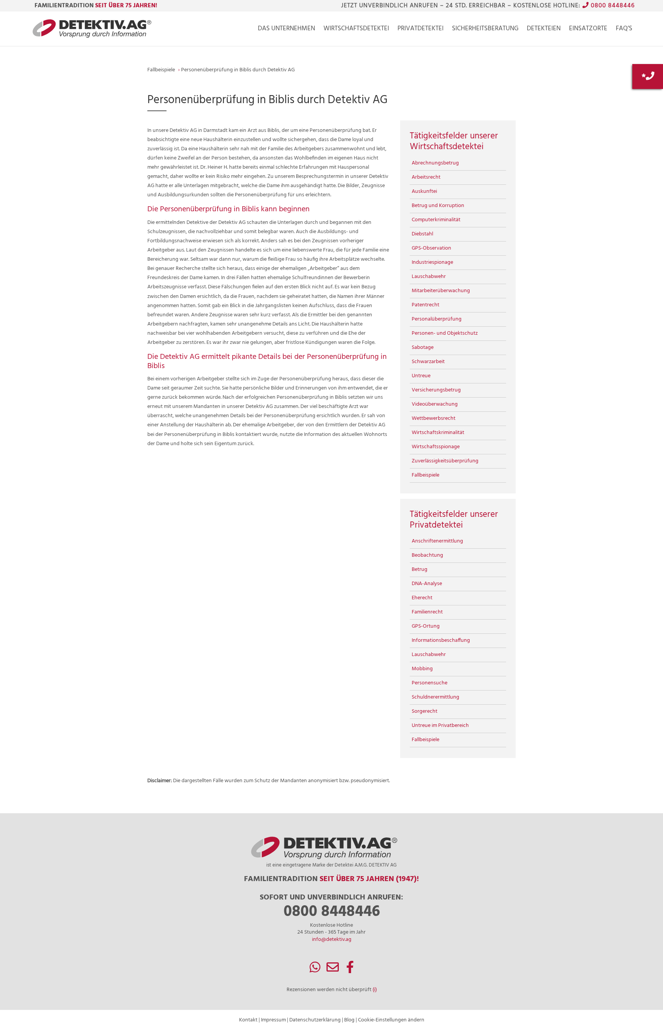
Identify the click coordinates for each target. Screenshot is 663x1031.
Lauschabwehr (429, 276)
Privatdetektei (420, 30)
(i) (375, 989)
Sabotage (423, 347)
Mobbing (422, 668)
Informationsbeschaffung (441, 640)
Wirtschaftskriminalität (438, 432)
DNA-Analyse (427, 583)
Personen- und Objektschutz (445, 333)
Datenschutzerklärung (315, 1020)
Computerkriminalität (436, 219)
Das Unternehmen (286, 30)
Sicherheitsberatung (485, 30)
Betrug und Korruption (438, 205)
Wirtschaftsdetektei (356, 30)
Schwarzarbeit (428, 361)
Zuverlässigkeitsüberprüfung (445, 461)
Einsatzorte (588, 30)
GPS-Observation (431, 248)
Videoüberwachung (435, 404)
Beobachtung (427, 555)
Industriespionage (432, 262)
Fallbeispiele (425, 475)
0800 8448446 (612, 6)
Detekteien (544, 30)
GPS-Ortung (426, 626)
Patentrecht (425, 305)
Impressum (273, 1020)
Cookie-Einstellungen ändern (391, 1020)
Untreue (421, 376)
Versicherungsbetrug (436, 390)
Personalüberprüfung (437, 319)
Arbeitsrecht (426, 177)
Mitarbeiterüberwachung (441, 290)
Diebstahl (422, 234)
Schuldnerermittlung (435, 697)
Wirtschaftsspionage (436, 446)
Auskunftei (424, 191)
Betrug (419, 569)
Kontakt (248, 1020)
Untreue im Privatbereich (440, 725)
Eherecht (422, 598)
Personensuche (429, 683)
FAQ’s (624, 30)
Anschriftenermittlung (437, 541)
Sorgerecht (424, 711)
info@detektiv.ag (331, 939)
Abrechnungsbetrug (435, 163)
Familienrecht (427, 612)
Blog (349, 1020)
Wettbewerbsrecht (433, 418)
